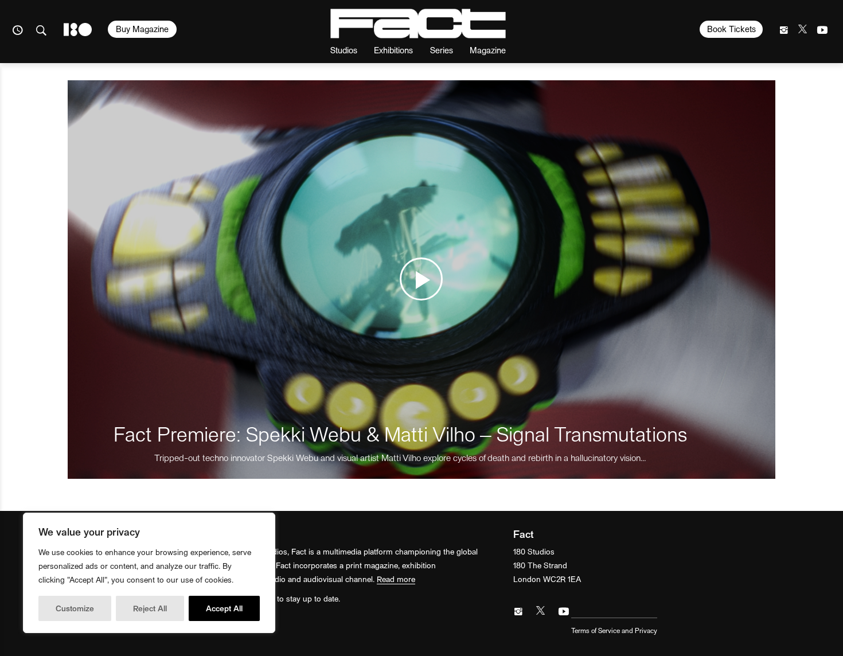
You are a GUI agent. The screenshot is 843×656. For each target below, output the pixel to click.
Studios (343, 49)
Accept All (224, 608)
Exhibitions (393, 49)
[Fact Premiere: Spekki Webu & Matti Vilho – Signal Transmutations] (422, 279)
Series (441, 49)
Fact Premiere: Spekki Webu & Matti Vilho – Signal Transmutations (400, 433)
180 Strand (78, 29)
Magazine (488, 49)
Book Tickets (731, 29)
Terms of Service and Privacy (614, 630)
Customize (75, 608)
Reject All (150, 608)
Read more (396, 579)
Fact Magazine (418, 23)
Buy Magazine (142, 29)
